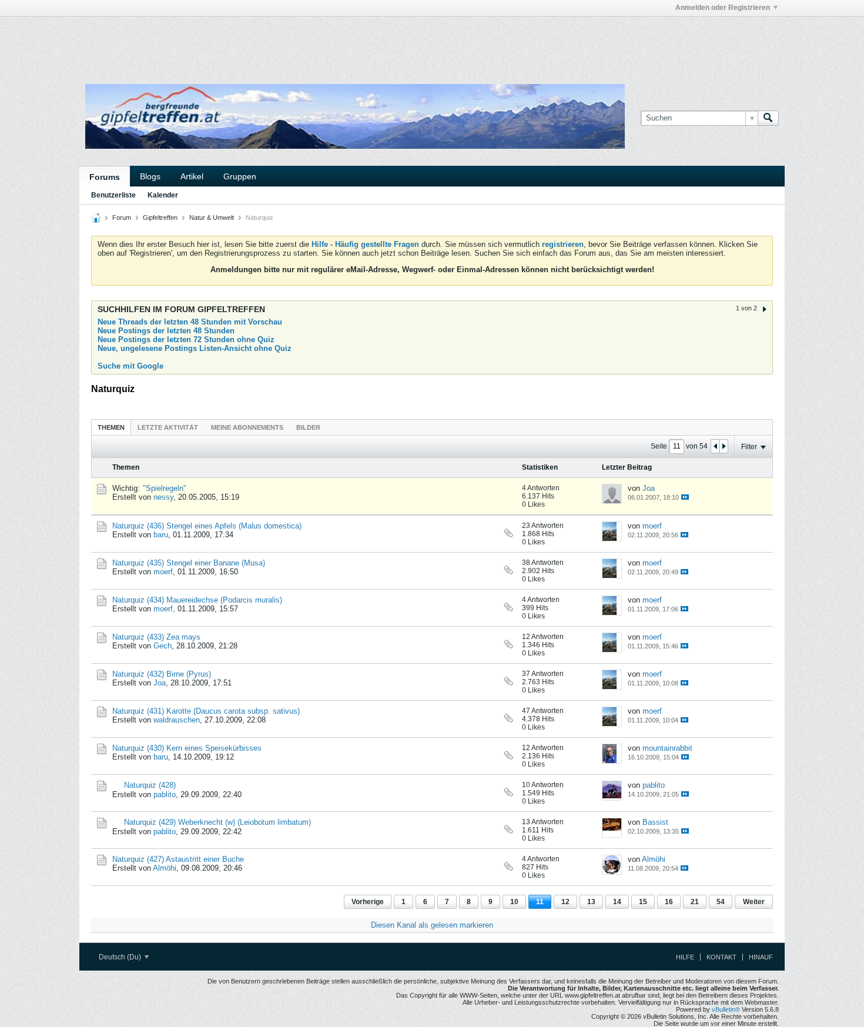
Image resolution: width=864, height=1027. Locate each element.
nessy (163, 497)
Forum (121, 217)
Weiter (754, 902)
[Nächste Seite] (723, 446)
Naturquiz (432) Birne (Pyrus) (161, 674)
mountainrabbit (667, 748)
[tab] (111, 427)
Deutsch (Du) (121, 957)
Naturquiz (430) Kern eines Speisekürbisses (187, 748)
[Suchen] (768, 118)
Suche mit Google (130, 366)
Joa (648, 488)
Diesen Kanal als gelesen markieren (432, 925)
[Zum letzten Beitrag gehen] (685, 497)
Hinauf (761, 957)
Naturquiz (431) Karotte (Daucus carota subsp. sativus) (206, 711)
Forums (104, 177)
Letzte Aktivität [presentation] (168, 427)
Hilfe (685, 957)
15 (643, 902)
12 (565, 902)
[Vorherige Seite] (715, 446)
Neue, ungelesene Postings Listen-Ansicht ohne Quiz (195, 348)
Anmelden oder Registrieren (722, 8)
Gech (162, 645)
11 (540, 902)
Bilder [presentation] (308, 427)
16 (669, 902)
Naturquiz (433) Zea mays (156, 637)
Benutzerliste (113, 195)
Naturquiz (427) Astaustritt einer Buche (178, 859)
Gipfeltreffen (160, 217)
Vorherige (367, 902)
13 (591, 902)
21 (695, 902)
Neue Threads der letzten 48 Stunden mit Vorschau (190, 321)
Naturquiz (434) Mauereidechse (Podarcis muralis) (197, 600)
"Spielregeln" (164, 488)
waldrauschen (176, 719)
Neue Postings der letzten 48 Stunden (166, 330)
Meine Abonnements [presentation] (247, 427)
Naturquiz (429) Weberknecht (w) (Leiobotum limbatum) (217, 822)
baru (160, 534)
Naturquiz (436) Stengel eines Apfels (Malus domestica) (207, 525)
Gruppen (239, 176)
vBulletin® (726, 1009)
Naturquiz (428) (150, 785)
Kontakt (721, 957)
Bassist (655, 822)
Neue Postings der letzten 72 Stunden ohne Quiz (186, 339)
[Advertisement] (255, 43)
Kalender (163, 195)
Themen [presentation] (111, 427)
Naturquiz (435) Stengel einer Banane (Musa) (188, 562)
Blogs (150, 176)
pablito (164, 794)
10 (514, 902)
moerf (652, 525)
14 (617, 902)
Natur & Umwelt (211, 217)
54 (720, 902)
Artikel (191, 176)
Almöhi (164, 868)
